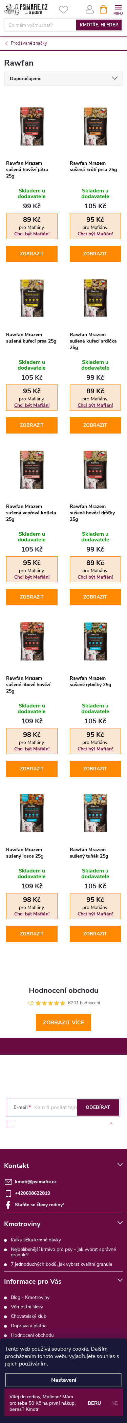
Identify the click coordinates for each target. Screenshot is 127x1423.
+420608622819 (32, 1193)
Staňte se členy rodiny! (39, 1205)
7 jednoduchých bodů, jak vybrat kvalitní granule (61, 1264)
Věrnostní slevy (27, 1307)
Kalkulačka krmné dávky (36, 1240)
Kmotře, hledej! (99, 25)
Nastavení (63, 1380)
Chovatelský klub (28, 1316)
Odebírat (98, 1107)
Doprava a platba (28, 1326)
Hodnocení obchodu (32, 1335)
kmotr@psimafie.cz (36, 1182)
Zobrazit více (63, 1022)
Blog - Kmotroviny (30, 1297)
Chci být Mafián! (31, 234)
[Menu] (118, 9)
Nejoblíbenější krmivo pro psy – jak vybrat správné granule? (63, 1252)
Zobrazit (32, 254)
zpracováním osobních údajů (78, 1124)
